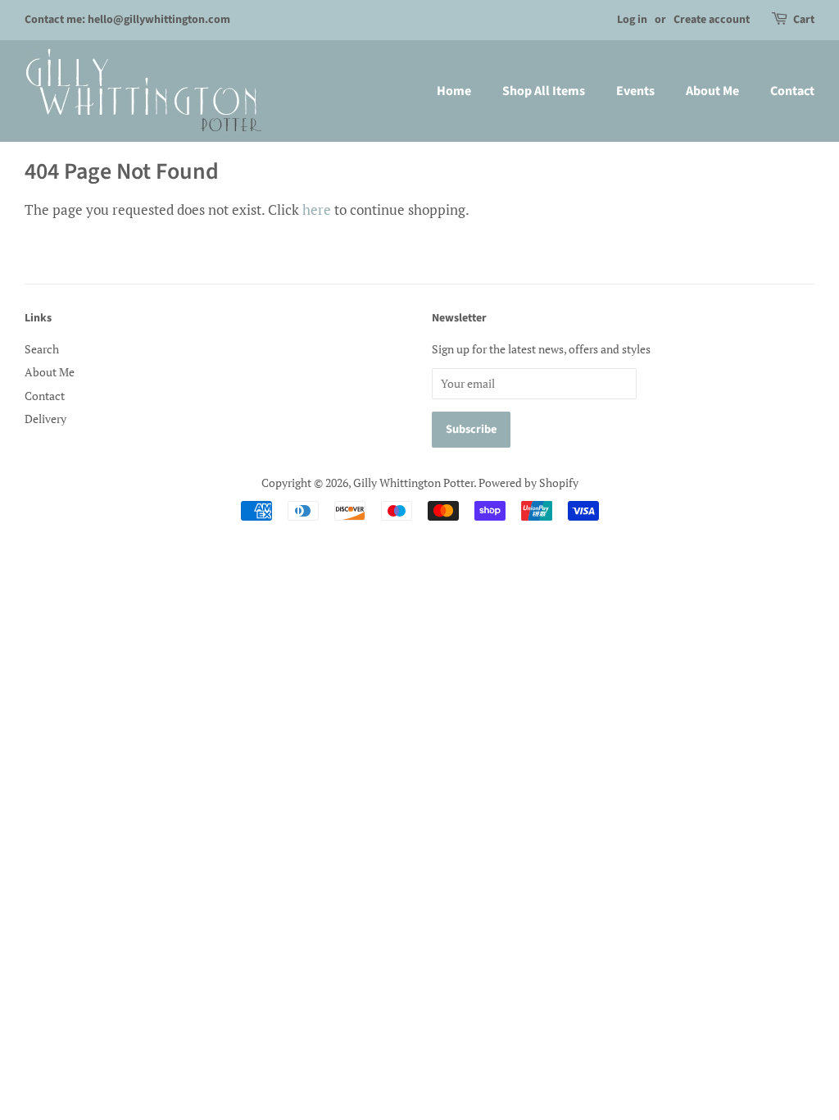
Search (42, 349)
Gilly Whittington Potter (413, 482)
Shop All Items (543, 91)
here (316, 209)
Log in (632, 19)
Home (454, 91)
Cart (803, 19)
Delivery (45, 418)
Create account (711, 19)
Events (635, 91)
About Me (712, 91)
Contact (792, 91)
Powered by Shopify (528, 482)
